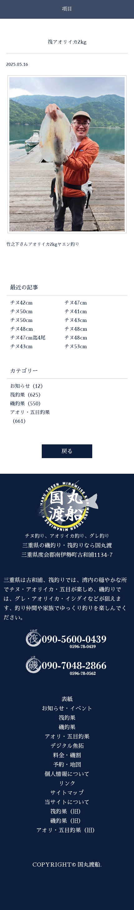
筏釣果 (67, 718)
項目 (67, 9)
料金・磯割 (67, 755)
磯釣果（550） (26, 403)
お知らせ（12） (27, 386)
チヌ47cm (75, 302)
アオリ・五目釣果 (67, 736)
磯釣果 (67, 727)
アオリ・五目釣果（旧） (67, 830)
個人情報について (67, 774)
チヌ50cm (21, 311)
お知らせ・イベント (67, 708)
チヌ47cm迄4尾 (27, 337)
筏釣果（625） (26, 395)
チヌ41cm (75, 311)
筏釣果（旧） (67, 811)
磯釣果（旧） (67, 821)
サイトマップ (67, 793)
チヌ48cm (21, 329)
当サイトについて (67, 802)
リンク (67, 783)
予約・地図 (67, 765)
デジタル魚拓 (67, 746)
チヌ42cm (21, 302)
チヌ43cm (21, 346)
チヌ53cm (75, 346)
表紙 (67, 699)
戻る (67, 451)
